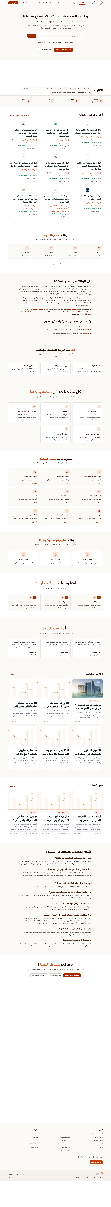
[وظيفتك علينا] (97, 3)
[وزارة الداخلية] (55, 124)
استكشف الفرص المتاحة (63, 49)
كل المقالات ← (12, 674)
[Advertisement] (55, 73)
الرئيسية (82, 2)
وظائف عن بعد (38, 88)
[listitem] (101, 1156)
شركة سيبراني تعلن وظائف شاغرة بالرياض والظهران (89, 197)
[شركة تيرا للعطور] (23, 157)
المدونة (45, 3)
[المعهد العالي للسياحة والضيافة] (23, 124)
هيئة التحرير (35, 1137)
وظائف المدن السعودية (64, 1144)
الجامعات (64, 3)
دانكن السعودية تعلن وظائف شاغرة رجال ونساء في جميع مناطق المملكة (88, 131)
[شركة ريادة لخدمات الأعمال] (55, 157)
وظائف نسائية (59, 88)
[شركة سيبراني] (87, 190)
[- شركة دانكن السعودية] (87, 124)
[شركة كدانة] (23, 190)
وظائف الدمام (68, 88)
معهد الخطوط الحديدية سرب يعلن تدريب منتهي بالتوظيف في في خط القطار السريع (56, 199)
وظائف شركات (95, 139)
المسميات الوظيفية (65, 1137)
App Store (11, 1174)
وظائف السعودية (65, 1134)
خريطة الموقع (34, 1147)
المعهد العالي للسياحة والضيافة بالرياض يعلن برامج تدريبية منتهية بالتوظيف (25, 133)
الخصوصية (15, 1177)
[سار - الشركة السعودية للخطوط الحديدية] (55, 190)
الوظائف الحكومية (71, 309)
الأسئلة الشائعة (34, 1144)
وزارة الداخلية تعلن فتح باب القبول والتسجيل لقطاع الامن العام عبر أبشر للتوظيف (57, 133)
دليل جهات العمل (45, 49)
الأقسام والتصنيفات (65, 1140)
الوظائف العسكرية (38, 309)
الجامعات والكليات (65, 1150)
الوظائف (73, 3)
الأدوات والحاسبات (98, 1140)
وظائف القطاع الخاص (44, 42)
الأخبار (38, 3)
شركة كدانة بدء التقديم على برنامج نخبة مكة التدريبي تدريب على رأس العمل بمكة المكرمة (24, 199)
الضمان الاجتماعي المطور (69, 92)
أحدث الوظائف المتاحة (97, 1134)
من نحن (36, 1134)
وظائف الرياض (86, 88)
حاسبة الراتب (37, 311)
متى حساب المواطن (56, 92)
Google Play (20, 1174)
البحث (22, 3)
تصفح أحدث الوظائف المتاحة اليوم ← (18, 115)
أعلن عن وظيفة (95, 1162)
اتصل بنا (36, 1140)
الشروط (10, 1177)
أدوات (51, 3)
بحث (30, 36)
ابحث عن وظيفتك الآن (38, 975)
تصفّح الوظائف (13, 3)
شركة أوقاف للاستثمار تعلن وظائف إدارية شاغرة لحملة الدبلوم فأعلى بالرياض (89, 166)
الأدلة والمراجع (99, 1137)
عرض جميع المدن (54, 264)
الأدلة (57, 3)
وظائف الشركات (76, 311)
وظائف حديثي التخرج (27, 88)
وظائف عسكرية (57, 42)
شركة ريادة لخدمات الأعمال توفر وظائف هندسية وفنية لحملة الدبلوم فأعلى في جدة (56, 166)
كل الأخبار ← (11, 786)
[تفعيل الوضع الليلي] (27, 2)
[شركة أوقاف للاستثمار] (87, 157)
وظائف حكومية (69, 42)
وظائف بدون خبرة (49, 88)
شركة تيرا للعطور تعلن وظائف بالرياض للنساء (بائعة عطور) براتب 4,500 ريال (23, 164)
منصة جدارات (87, 289)
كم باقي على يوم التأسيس (84, 92)
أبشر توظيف (46, 289)
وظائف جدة (77, 88)
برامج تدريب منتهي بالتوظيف (27, 143)
